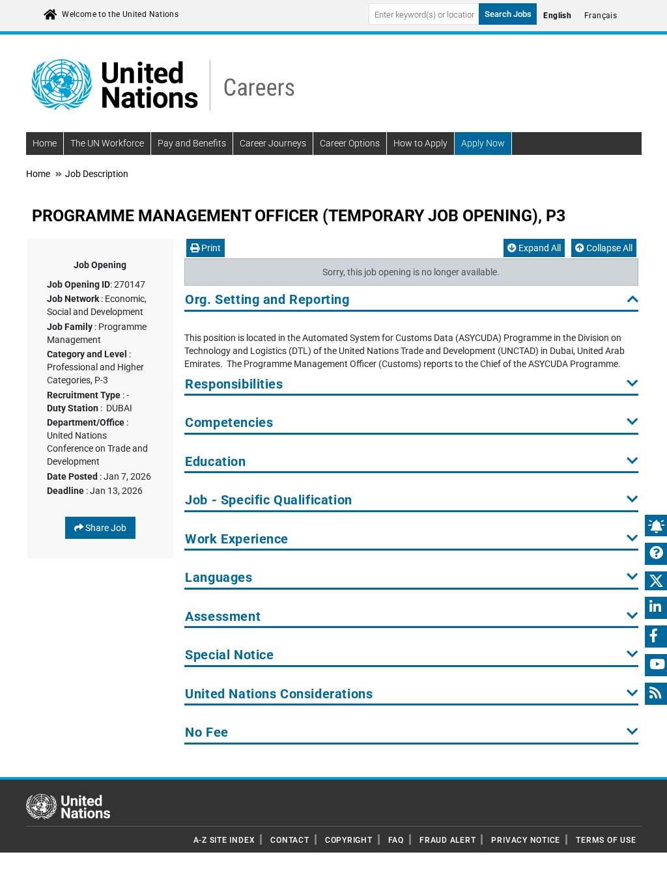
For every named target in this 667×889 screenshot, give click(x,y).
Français (600, 15)
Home (45, 143)
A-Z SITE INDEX (224, 840)
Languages (218, 577)
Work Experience (237, 539)
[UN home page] (68, 805)
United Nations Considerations (279, 694)
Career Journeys (273, 143)
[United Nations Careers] (163, 84)
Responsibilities (234, 384)
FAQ (396, 840)
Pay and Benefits (192, 143)
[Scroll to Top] (645, 870)
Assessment (223, 616)
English (557, 15)
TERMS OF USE (606, 840)
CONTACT (289, 840)
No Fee (207, 732)
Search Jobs (508, 14)
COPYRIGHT (349, 840)
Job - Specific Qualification (268, 500)
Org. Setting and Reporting (267, 299)
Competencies (229, 422)
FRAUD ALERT (447, 840)
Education (215, 461)
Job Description (96, 174)
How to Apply (420, 143)
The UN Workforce (107, 143)
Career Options (350, 143)
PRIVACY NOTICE (525, 840)
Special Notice (229, 655)
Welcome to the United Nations (120, 14)
